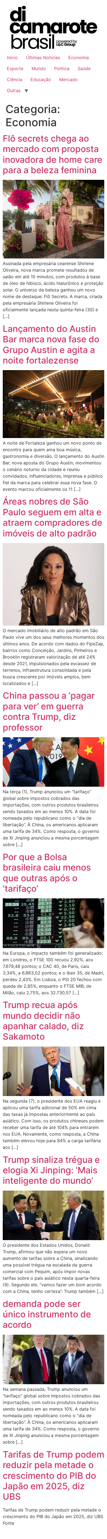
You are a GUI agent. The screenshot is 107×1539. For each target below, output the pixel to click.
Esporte (15, 68)
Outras (14, 90)
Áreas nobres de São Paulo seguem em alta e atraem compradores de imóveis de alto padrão (52, 517)
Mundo (39, 68)
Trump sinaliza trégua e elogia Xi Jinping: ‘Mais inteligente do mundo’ (51, 1170)
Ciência (14, 79)
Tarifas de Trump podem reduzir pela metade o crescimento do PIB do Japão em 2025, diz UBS (53, 1475)
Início (12, 57)
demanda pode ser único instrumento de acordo (47, 1314)
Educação (40, 79)
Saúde (84, 68)
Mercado (68, 79)
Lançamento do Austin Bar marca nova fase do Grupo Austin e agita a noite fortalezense (51, 344)
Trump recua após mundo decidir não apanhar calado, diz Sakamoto (43, 1021)
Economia (78, 57)
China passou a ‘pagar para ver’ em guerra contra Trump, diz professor (49, 711)
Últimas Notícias (43, 57)
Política (61, 68)
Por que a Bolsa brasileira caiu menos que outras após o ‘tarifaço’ (47, 873)
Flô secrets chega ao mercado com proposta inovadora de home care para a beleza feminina (52, 154)
